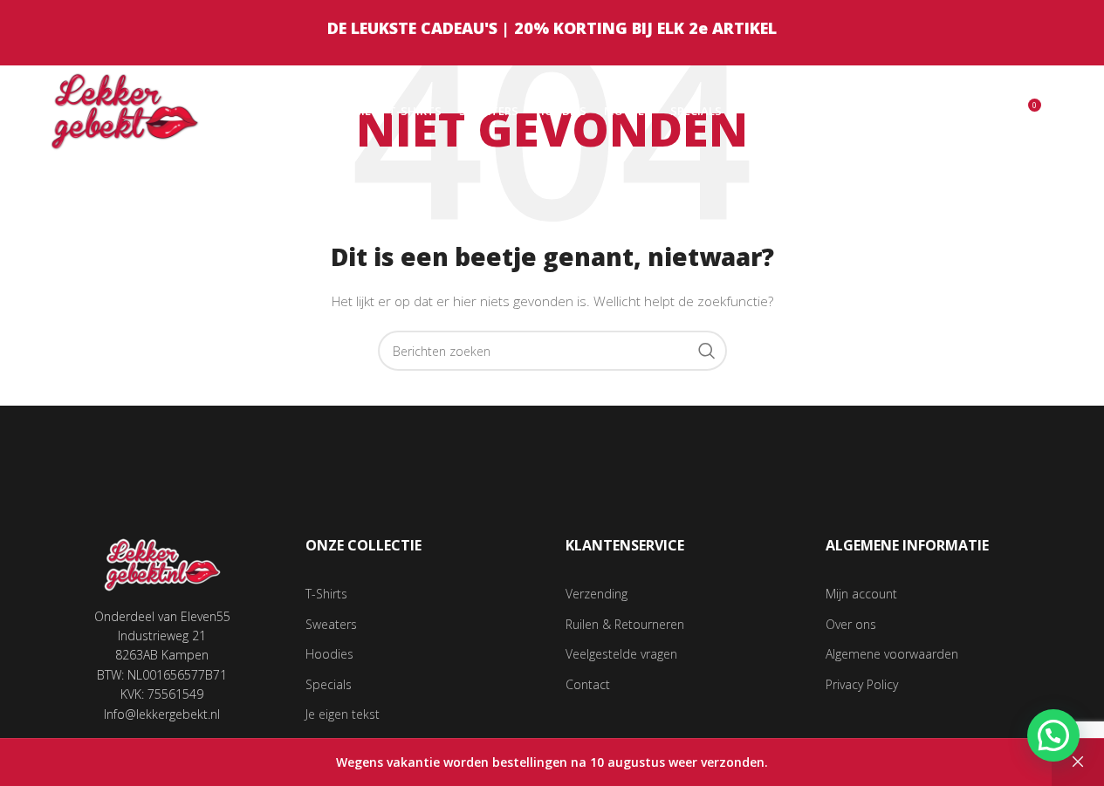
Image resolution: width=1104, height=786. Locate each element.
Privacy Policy (862, 684)
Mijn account (861, 593)
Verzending (596, 593)
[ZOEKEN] (707, 351)
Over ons (851, 624)
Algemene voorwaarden (892, 654)
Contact (588, 684)
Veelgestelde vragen (621, 654)
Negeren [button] (1078, 762)
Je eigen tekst (342, 714)
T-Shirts (326, 593)
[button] (1053, 735)
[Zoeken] (989, 111)
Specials (328, 684)
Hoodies (329, 654)
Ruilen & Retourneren (625, 624)
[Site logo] (125, 109)
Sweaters (331, 624)
